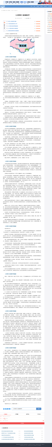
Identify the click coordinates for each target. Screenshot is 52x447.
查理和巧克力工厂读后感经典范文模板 (8, 433)
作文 (6, 10)
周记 (34, 6)
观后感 (41, 6)
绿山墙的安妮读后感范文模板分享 (8, 439)
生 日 (2, 420)
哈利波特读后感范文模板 (28, 433)
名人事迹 (49, 6)
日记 (31, 6)
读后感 (38, 6)
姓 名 (2, 416)
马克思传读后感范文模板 (28, 437)
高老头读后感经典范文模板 (29, 435)
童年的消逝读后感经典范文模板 (7, 431)
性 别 (2, 418)
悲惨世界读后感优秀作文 (6, 435)
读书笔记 (45, 6)
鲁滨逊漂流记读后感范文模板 (29, 439)
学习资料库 (3, 10)
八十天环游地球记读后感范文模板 (8, 437)
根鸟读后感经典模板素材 (28, 431)
